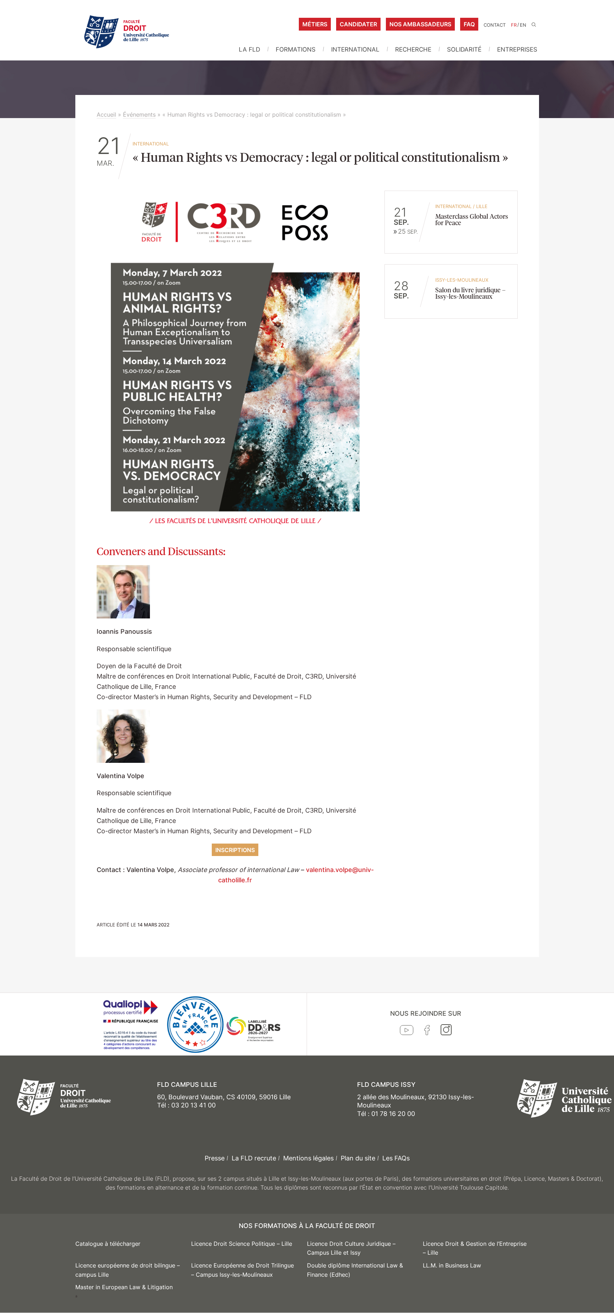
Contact (495, 25)
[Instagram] (446, 1031)
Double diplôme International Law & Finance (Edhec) (355, 1270)
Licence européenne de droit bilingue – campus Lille (127, 1270)
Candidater (358, 24)
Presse (215, 1158)
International (355, 49)
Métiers (314, 24)
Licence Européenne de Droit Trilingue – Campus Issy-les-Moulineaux (242, 1270)
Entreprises (517, 49)
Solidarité (464, 49)
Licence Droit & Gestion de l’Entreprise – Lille (475, 1248)
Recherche (413, 49)
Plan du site (358, 1158)
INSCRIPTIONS (235, 850)
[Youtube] (407, 1031)
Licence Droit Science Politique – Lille (241, 1243)
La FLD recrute (254, 1158)
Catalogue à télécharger (107, 1243)
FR (514, 25)
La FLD (249, 49)
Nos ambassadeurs (420, 24)
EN (523, 25)
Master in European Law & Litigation (124, 1287)
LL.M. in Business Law (452, 1265)
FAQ (469, 24)
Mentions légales (308, 1158)
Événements (139, 114)
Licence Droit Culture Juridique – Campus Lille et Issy (351, 1248)
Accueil (106, 114)
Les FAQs (396, 1158)
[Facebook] (427, 1031)
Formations (296, 49)
